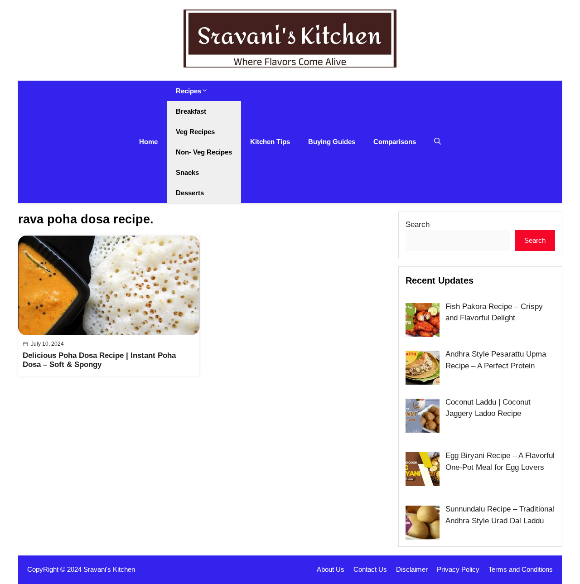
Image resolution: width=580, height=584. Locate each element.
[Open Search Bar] (437, 141)
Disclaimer (412, 569)
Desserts (190, 193)
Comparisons (394, 141)
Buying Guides (331, 141)
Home (148, 141)
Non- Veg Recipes (204, 152)
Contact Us (370, 569)
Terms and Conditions (520, 569)
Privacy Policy (458, 569)
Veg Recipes (195, 131)
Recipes (188, 91)
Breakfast (191, 111)
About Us (330, 569)
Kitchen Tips (270, 141)
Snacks (187, 172)
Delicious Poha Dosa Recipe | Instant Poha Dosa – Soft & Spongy (99, 360)
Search (418, 224)
